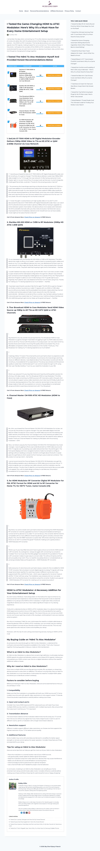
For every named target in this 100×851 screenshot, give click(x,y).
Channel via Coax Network (26, 144)
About (26, 11)
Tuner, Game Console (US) (38, 486)
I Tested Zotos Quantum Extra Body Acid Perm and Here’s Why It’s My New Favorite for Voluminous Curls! (35, 825)
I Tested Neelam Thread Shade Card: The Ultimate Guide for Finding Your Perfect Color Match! (82, 103)
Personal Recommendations (39, 11)
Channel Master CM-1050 (20, 395)
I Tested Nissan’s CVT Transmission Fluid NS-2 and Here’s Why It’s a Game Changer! (83, 61)
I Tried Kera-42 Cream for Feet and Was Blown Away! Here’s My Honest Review (82, 86)
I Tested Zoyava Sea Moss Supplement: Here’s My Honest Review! (27, 822)
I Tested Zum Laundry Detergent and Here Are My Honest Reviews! (27, 819)
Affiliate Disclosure (56, 11)
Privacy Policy (69, 11)
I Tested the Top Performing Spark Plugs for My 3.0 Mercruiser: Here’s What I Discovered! (82, 94)
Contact (78, 11)
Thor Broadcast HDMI (19, 307)
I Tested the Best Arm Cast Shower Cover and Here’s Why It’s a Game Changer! (82, 78)
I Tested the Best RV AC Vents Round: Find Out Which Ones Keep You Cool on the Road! (82, 26)
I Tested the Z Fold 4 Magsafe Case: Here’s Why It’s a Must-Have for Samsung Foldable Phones (34, 828)
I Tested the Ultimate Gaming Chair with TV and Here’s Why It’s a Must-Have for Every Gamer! (82, 34)
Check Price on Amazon (54, 75)
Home (21, 11)
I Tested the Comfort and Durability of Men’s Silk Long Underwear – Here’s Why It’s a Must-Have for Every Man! (83, 70)
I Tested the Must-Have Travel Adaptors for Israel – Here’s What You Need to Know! (82, 53)
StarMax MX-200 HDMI (19, 222)
